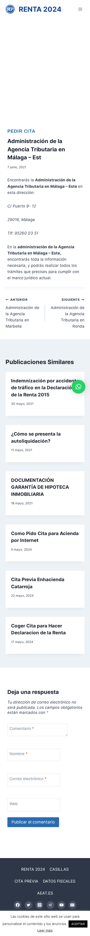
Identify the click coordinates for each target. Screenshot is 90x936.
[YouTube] (61, 905)
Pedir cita (21, 131)
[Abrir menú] (80, 9)
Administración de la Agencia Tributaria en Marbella (22, 313)
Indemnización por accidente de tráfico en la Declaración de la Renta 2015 (45, 388)
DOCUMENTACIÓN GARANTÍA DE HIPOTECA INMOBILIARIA (40, 487)
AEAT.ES (45, 893)
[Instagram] (39, 905)
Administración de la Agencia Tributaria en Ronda (67, 313)
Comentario (21, 728)
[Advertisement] (45, 65)
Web (13, 803)
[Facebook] (17, 905)
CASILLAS (59, 869)
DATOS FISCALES (59, 881)
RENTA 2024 (33, 869)
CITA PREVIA (26, 881)
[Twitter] (29, 905)
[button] (78, 387)
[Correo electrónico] (72, 905)
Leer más (45, 930)
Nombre (18, 753)
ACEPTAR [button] (78, 924)
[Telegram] (50, 905)
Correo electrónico (28, 778)
